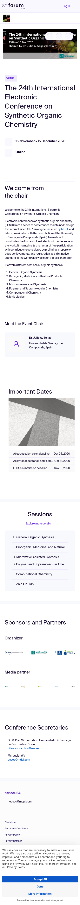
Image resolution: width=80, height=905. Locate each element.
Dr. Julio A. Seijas (40, 338)
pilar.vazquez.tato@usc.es (23, 748)
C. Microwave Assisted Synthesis (35, 557)
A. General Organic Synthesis (33, 537)
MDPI (64, 229)
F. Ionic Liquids (23, 584)
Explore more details (38, 523)
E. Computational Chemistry (32, 574)
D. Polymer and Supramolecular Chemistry (40, 564)
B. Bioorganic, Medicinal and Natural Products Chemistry (40, 547)
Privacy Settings (13, 841)
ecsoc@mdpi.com (19, 760)
